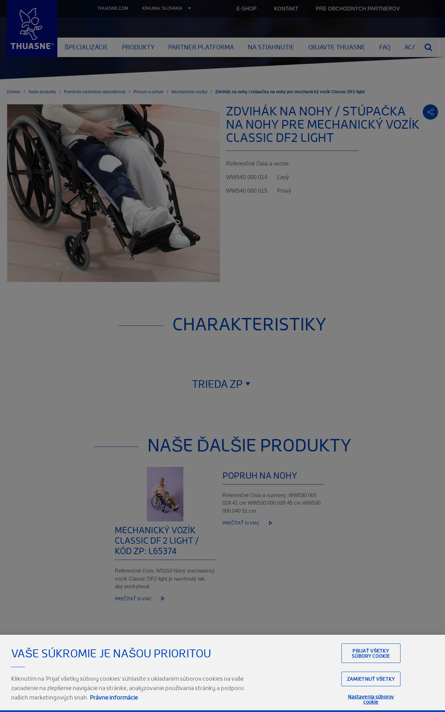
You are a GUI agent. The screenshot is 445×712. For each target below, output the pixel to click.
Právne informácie (114, 697)
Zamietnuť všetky (371, 679)
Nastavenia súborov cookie (371, 699)
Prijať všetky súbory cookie (371, 653)
